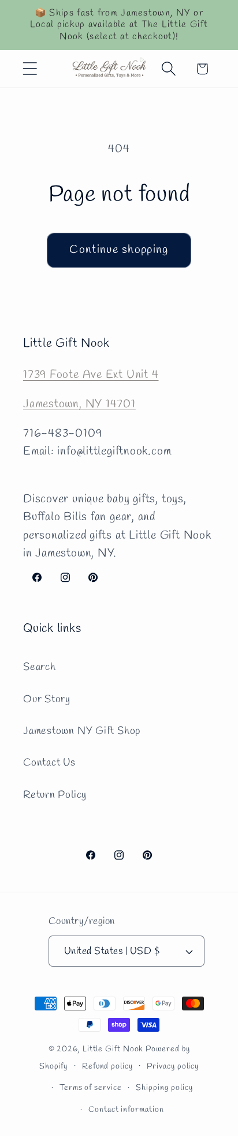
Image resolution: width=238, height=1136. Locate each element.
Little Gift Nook (113, 1049)
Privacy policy (173, 1066)
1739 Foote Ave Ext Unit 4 (91, 375)
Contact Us (49, 763)
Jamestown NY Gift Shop (81, 731)
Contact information (125, 1109)
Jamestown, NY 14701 (79, 404)
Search (39, 667)
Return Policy (55, 795)
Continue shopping (118, 250)
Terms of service (91, 1087)
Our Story (46, 699)
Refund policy (107, 1066)
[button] (29, 68)
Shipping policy (164, 1087)
